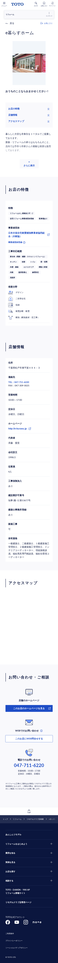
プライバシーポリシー (14, 941)
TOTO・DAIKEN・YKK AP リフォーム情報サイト (17, 891)
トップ (5, 819)
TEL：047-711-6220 (18, 382)
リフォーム (17, 819)
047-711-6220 (29, 765)
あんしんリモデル (13, 835)
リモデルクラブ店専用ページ (18, 902)
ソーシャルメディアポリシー (16, 948)
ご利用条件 (9, 933)
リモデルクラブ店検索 (35, 819)
